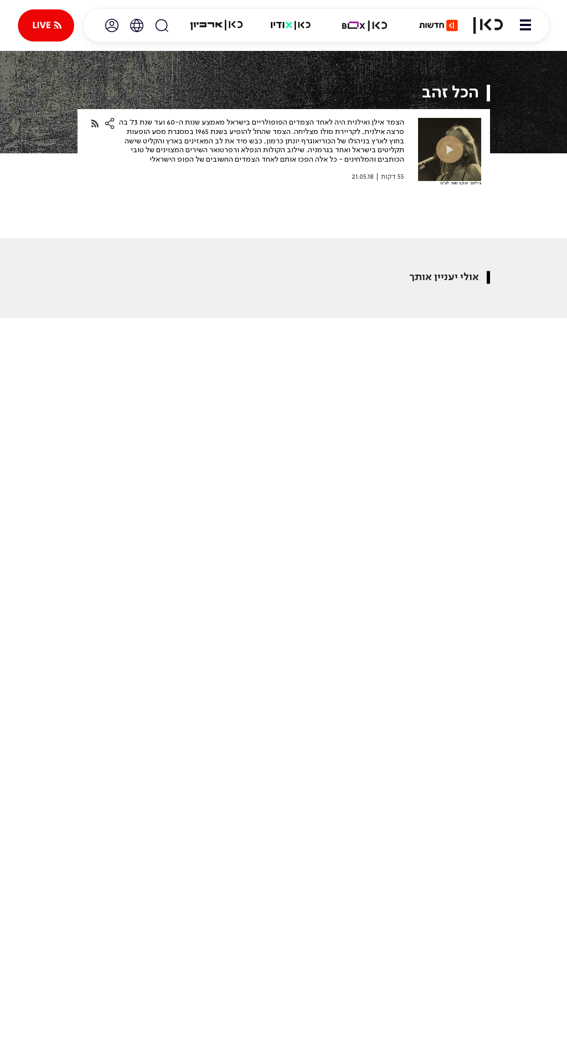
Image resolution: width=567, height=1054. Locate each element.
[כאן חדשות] (438, 25)
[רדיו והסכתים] (290, 25)
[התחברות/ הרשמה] (112, 25)
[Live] (46, 25)
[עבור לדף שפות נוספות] (137, 25)
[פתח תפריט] (525, 25)
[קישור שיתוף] (95, 123)
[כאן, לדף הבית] (488, 25)
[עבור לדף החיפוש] (162, 25)
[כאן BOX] (364, 25)
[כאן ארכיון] (216, 25)
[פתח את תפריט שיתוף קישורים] (110, 123)
